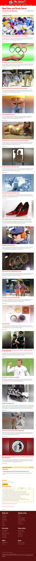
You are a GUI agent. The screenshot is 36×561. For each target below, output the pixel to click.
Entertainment (4, 519)
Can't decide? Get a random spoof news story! (9, 503)
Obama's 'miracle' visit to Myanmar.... (8, 490)
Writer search (4, 534)
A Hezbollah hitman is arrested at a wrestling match (11, 500)
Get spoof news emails (21, 520)
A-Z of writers (4, 536)
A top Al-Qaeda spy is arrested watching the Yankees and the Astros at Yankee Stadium (16, 494)
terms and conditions (28, 555)
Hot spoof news (20, 534)
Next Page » (31, 15)
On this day (20, 533)
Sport (3, 522)
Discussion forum (21, 523)
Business (3, 523)
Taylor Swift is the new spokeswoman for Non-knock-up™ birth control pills (14, 492)
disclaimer (3, 556)
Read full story (4, 41)
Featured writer (4, 531)
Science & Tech (4, 520)
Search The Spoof (21, 530)
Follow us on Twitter (21, 542)
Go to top (3, 509)
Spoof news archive (21, 531)
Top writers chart (5, 530)
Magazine (3, 525)
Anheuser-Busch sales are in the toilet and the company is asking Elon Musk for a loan (16, 493)
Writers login (4, 537)
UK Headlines (4, 516)
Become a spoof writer (6, 533)
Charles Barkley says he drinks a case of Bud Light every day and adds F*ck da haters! (16, 499)
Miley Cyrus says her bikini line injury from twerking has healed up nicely (14, 498)
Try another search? (5, 12)
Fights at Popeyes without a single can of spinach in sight (11, 497)
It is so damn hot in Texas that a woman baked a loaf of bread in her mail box (14, 491)
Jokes (19, 516)
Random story (20, 536)
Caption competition (21, 519)
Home (2, 5)
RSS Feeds (19, 522)
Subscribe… (5, 484)
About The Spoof (5, 542)
